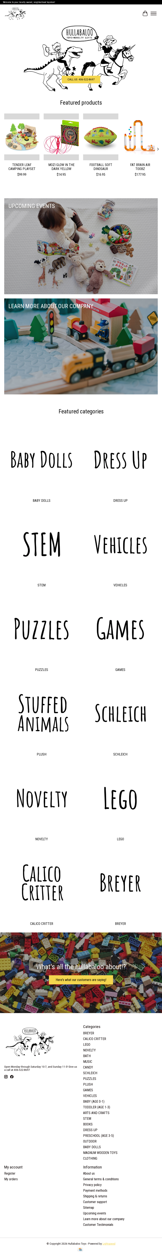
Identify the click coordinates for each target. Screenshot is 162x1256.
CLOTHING (90, 1158)
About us (89, 1173)
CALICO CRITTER (41, 924)
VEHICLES (120, 585)
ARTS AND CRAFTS (96, 1113)
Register (9, 1173)
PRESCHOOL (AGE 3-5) (98, 1136)
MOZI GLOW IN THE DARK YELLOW (61, 167)
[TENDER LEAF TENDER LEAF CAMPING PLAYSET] (21, 136)
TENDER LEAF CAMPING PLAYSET (21, 167)
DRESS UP (120, 501)
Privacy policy (92, 1185)
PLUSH (41, 754)
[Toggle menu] (153, 13)
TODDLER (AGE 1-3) (96, 1107)
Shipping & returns (95, 1196)
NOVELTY (41, 839)
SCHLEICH (120, 754)
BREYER (120, 924)
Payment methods (95, 1191)
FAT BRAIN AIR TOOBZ (140, 167)
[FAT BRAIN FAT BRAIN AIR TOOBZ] (140, 136)
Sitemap (88, 1208)
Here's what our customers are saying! (81, 980)
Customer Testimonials (98, 1225)
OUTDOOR (90, 1141)
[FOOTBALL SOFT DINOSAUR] (100, 136)
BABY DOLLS (41, 501)
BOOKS (88, 1124)
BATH (87, 1056)
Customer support (95, 1202)
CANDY (88, 1067)
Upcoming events (94, 1213)
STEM (42, 585)
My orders (11, 1179)
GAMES (120, 670)
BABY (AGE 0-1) (93, 1102)
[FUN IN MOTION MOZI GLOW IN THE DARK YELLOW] (61, 136)
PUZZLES (41, 670)
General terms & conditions (101, 1179)
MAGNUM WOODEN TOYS (100, 1153)
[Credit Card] (80, 1250)
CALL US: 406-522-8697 (81, 79)
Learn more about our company (103, 1219)
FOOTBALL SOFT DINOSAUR (100, 167)
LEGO (120, 839)
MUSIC (87, 1062)
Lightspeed (109, 1243)
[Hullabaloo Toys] (15, 13)
